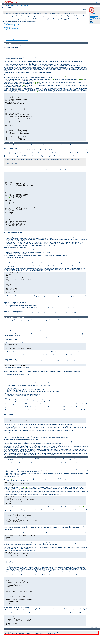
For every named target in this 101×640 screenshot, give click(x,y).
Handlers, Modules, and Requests (12, 24)
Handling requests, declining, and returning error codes (16, 30)
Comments (91, 22)
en (87, 9)
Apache (3, 5)
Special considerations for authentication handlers (15, 32)
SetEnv (45, 57)
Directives (89, 2)
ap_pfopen (23, 333)
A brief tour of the (12, 28)
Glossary (95, 2)
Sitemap (98, 2)
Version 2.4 (18, 5)
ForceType (25, 464)
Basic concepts (92, 13)
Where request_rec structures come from (14, 29)
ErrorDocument (9, 197)
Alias (29, 466)
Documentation (13, 5)
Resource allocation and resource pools (11, 35)
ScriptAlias (66, 76)
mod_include (21, 409)
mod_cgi (26, 409)
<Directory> (30, 167)
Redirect (35, 466)
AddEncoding (17, 479)
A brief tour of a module (10, 25)
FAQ (92, 2)
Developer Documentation (25, 5)
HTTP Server (7, 5)
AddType (20, 464)
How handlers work (7, 27)
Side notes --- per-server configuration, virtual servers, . (17, 40)
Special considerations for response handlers (14, 31)
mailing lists (53, 633)
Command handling (10, 39)
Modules (85, 2)
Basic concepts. (7, 23)
